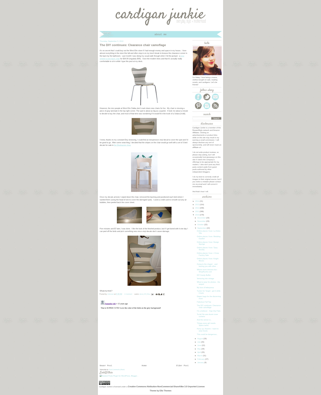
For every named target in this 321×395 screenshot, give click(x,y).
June (199, 345)
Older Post (182, 366)
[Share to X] (161, 294)
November (201, 221)
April (199, 352)
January (200, 362)
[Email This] (156, 294)
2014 (197, 201)
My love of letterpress (205, 287)
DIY (145, 294)
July (199, 342)
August (200, 339)
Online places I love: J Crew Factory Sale (208, 254)
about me (160, 34)
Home (144, 366)
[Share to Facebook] (164, 294)
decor (141, 294)
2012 (197, 208)
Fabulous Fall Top (204, 302)
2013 (197, 205)
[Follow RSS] (215, 109)
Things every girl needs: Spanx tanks (206, 324)
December (201, 218)
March (200, 356)
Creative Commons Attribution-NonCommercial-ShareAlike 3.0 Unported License (166, 386)
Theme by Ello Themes (160, 391)
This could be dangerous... (207, 334)
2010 (197, 215)
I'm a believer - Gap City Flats (208, 311)
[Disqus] (144, 330)
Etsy (148, 294)
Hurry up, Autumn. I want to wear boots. (208, 330)
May (199, 349)
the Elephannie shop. (122, 145)
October (200, 225)
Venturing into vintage (205, 278)
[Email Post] (152, 294)
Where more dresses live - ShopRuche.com (207, 271)
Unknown (110, 294)
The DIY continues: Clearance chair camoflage (209, 306)
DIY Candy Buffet (204, 275)
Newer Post (106, 366)
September (202, 228)
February (201, 359)
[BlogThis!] (159, 294)
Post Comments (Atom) (117, 369)
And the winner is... (204, 320)
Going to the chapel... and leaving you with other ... (207, 265)
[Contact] (215, 100)
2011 (197, 211)
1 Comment (128, 294)
